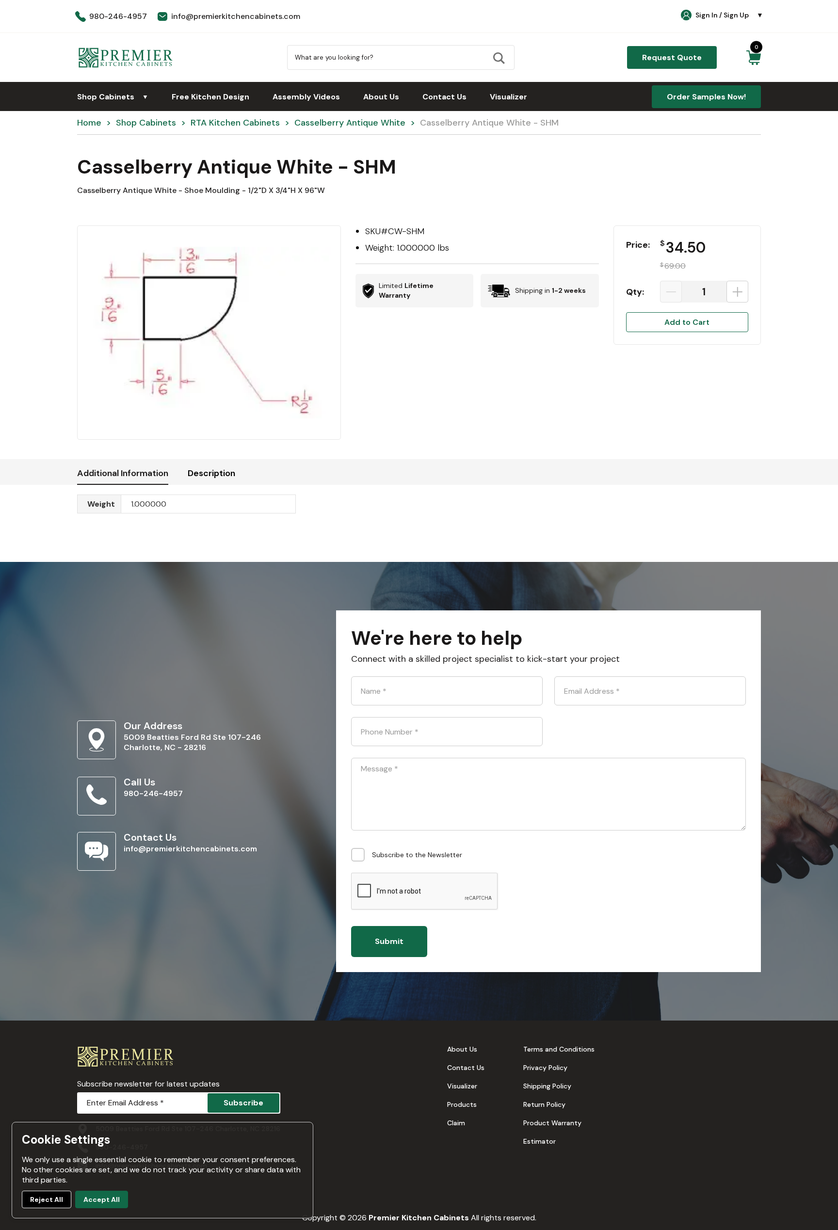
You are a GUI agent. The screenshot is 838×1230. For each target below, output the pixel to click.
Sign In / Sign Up (729, 15)
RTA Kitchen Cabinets (235, 122)
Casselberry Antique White (349, 122)
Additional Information (122, 473)
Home (89, 122)
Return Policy (544, 1104)
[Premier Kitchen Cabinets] (125, 58)
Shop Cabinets (112, 97)
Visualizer (508, 97)
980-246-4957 (153, 793)
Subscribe (243, 1103)
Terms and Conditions (559, 1049)
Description (211, 473)
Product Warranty (552, 1122)
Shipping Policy (547, 1086)
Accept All (101, 1199)
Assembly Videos (306, 97)
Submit (389, 941)
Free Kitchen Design (210, 97)
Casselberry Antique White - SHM (489, 122)
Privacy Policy (545, 1067)
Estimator (539, 1141)
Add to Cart (686, 322)
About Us (381, 97)
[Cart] (753, 57)
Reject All (46, 1199)
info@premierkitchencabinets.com (190, 849)
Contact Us (444, 97)
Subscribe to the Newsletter (417, 854)
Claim (456, 1122)
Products (462, 1104)
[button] (209, 333)
